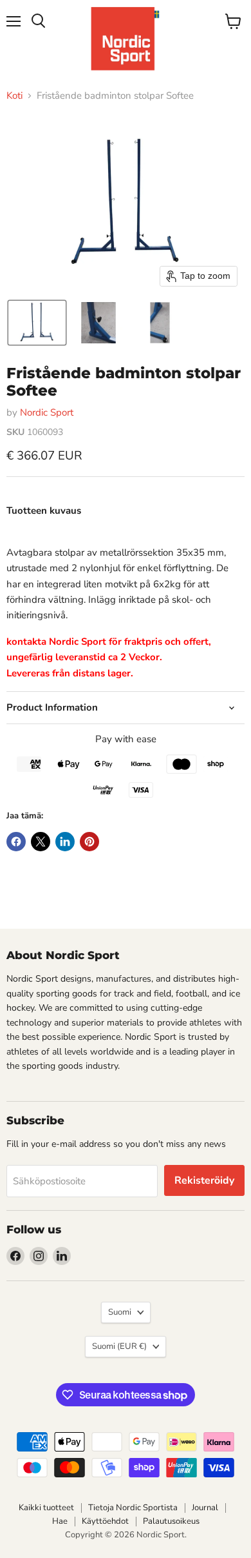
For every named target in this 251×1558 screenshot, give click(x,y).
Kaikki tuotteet (46, 1507)
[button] (37, 323)
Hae (60, 1521)
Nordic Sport (46, 412)
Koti (14, 95)
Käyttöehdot (105, 1521)
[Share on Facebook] (16, 841)
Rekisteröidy (204, 1180)
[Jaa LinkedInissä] (65, 841)
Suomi (119, 1312)
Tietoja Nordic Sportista (133, 1507)
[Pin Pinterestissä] (89, 841)
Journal (205, 1507)
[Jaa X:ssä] (40, 841)
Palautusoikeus (171, 1521)
